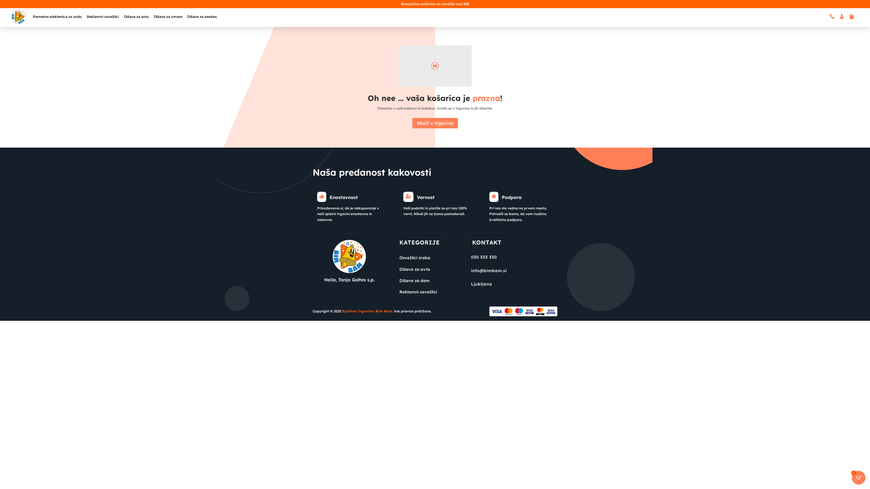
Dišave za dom (414, 280)
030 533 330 (484, 257)
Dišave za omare (168, 16)
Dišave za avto (136, 16)
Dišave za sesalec (202, 16)
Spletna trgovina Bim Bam (367, 311)
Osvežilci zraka (414, 257)
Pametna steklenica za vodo (57, 16)
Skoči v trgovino (435, 123)
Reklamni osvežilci (103, 16)
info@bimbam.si (489, 270)
